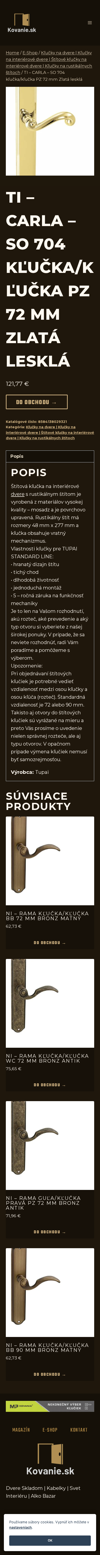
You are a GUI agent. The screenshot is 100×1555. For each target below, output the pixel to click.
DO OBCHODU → (37, 402)
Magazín (21, 1430)
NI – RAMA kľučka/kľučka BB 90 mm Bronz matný (47, 1347)
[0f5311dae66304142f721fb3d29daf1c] (50, 131)
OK (50, 1540)
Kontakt (79, 1430)
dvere (18, 494)
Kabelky (56, 1488)
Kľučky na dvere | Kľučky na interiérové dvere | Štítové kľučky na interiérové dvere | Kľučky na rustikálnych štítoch (50, 432)
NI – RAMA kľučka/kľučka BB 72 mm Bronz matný (47, 916)
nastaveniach (20, 1527)
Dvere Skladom (24, 1488)
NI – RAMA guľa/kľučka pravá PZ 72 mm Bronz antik (43, 1203)
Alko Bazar (43, 1496)
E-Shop (50, 1430)
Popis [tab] (16, 456)
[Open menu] (89, 23)
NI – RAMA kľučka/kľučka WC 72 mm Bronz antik (47, 1058)
